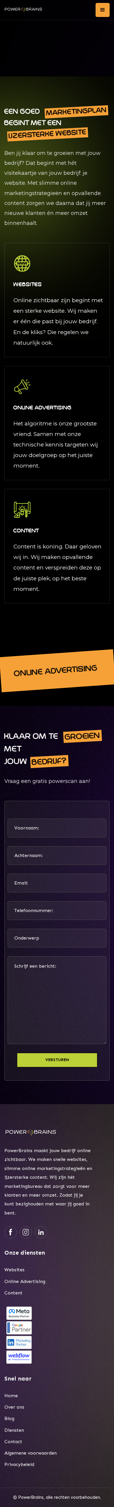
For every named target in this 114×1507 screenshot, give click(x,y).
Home (11, 1395)
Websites (14, 1269)
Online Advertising (24, 1281)
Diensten (14, 1430)
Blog (9, 1418)
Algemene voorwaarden (30, 1453)
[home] (23, 10)
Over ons (14, 1407)
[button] (103, 10)
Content (13, 1293)
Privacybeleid (19, 1464)
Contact (13, 1441)
